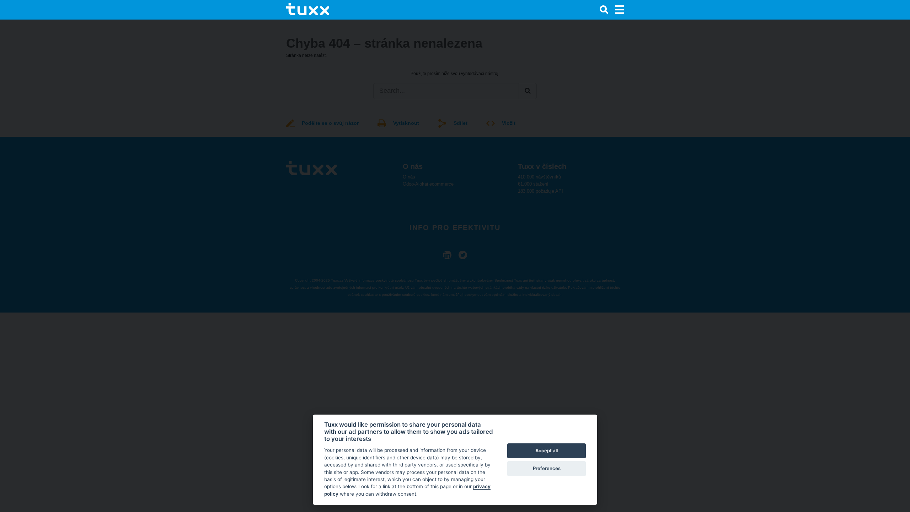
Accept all (546, 450)
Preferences (547, 468)
